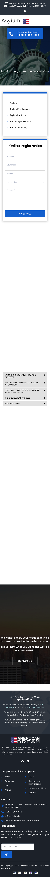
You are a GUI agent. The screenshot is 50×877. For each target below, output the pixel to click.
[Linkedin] (27, 761)
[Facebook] (25, 11)
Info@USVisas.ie (36, 707)
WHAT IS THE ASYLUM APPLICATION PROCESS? (20, 376)
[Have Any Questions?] (11, 33)
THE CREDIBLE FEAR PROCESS (17, 398)
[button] (25, 376)
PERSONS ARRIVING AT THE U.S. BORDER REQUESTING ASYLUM (22, 391)
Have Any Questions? (28, 32)
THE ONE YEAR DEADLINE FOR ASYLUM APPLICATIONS (21, 383)
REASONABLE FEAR (13, 403)
